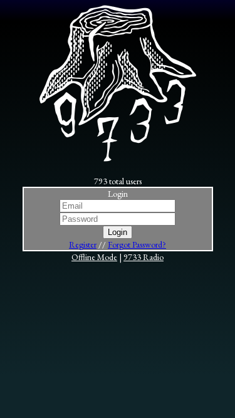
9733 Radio (143, 257)
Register (83, 244)
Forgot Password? (137, 244)
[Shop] (117, 158)
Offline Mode (94, 257)
